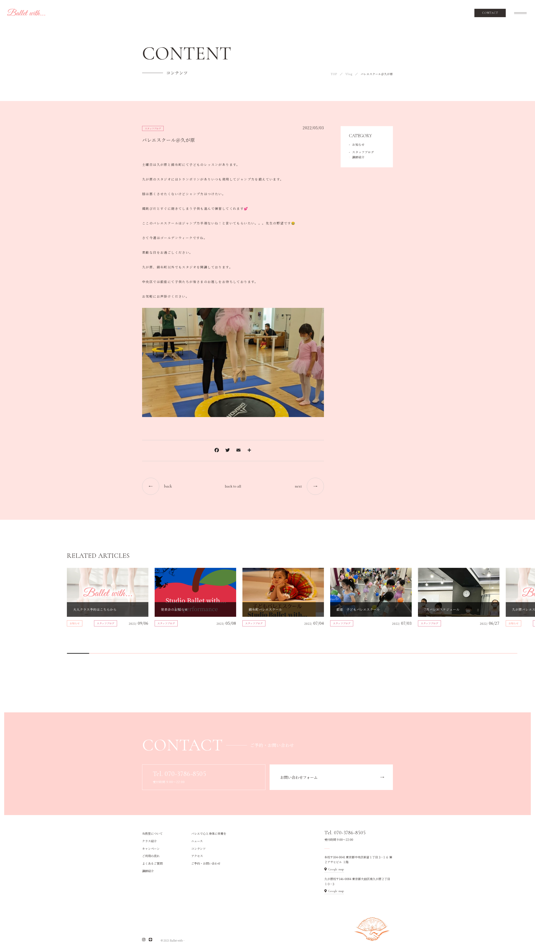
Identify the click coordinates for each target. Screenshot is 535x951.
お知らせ (358, 144)
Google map (336, 869)
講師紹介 (358, 157)
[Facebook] (216, 450)
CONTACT (490, 13)
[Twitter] (227, 450)
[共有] (249, 450)
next (298, 486)
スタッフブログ (153, 128)
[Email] (238, 450)
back (168, 486)
